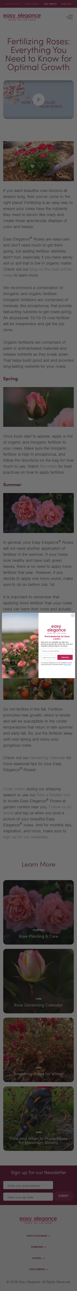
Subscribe (65, 657)
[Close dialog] (72, 615)
